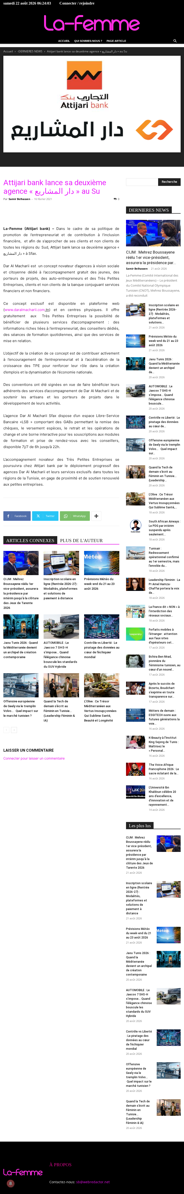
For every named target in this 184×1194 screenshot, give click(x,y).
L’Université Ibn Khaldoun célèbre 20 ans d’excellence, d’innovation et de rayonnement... (162, 796)
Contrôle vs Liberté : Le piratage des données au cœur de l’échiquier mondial (139, 1040)
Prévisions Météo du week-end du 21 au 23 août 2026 (99, 583)
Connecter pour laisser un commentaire (34, 758)
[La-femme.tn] (92, 23)
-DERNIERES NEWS (29, 51)
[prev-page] (6, 730)
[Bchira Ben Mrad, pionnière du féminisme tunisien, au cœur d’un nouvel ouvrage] (135, 661)
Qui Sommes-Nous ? (88, 40)
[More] (96, 516)
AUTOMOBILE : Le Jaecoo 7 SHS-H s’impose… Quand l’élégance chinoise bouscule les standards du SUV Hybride (139, 1003)
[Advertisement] (61, 213)
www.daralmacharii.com (25, 309)
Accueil (64, 40)
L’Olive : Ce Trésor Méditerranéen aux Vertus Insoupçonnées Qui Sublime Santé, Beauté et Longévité (100, 711)
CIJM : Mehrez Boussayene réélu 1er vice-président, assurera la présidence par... (151, 257)
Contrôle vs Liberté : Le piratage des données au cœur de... (164, 422)
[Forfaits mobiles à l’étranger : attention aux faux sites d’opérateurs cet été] (135, 634)
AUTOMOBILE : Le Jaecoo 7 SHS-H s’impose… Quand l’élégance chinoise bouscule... (162, 395)
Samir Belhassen (19, 199)
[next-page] (14, 730)
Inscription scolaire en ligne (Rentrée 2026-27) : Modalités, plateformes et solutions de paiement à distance (61, 588)
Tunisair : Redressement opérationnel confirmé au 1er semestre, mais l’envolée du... (164, 557)
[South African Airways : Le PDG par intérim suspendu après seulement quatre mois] (135, 526)
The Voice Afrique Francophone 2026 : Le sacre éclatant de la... (164, 769)
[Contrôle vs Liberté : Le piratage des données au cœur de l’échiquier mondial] (101, 626)
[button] (175, 41)
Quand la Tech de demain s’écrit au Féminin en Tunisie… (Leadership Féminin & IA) (59, 711)
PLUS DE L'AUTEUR (81, 540)
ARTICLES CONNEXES (30, 540)
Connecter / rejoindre (76, 3)
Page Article (116, 40)
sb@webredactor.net (93, 1182)
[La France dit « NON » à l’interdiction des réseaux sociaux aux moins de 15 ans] (135, 611)
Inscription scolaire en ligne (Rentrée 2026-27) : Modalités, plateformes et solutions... (164, 314)
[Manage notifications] (10, 1183)
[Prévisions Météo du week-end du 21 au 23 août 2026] (101, 563)
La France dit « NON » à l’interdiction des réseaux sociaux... (164, 611)
